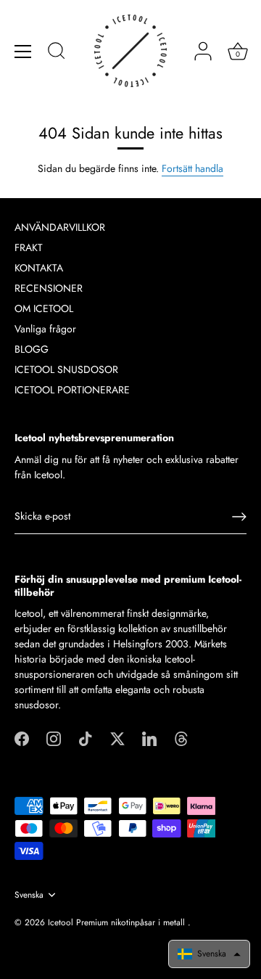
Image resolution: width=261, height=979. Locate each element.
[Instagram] (53, 737)
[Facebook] (21, 737)
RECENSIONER (48, 288)
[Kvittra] (117, 737)
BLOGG (31, 349)
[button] (209, 954)
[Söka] (56, 53)
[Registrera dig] (239, 516)
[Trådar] (181, 737)
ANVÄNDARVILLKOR (59, 227)
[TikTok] (85, 737)
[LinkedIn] (149, 737)
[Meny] (23, 51)
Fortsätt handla (192, 168)
